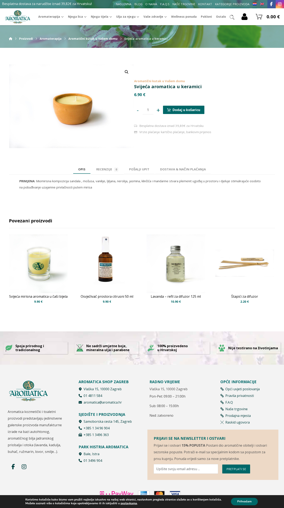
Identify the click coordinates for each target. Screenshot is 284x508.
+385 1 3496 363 (96, 434)
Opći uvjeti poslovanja (242, 389)
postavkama (129, 503)
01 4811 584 (93, 395)
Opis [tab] (81, 169)
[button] (126, 72)
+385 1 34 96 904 (97, 428)
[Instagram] (280, 4)
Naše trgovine (236, 409)
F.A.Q (229, 402)
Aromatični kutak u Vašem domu (159, 81)
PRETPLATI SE (236, 469)
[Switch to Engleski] (262, 4)
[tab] (139, 169)
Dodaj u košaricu (186, 110)
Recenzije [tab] (106, 169)
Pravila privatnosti (239, 395)
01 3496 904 (93, 460)
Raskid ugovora (237, 422)
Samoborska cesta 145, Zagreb (108, 421)
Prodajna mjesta (238, 415)
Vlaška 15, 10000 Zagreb (103, 389)
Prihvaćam (244, 501)
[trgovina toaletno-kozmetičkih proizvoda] (17, 16)
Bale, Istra (91, 454)
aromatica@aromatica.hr (103, 402)
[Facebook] (271, 4)
